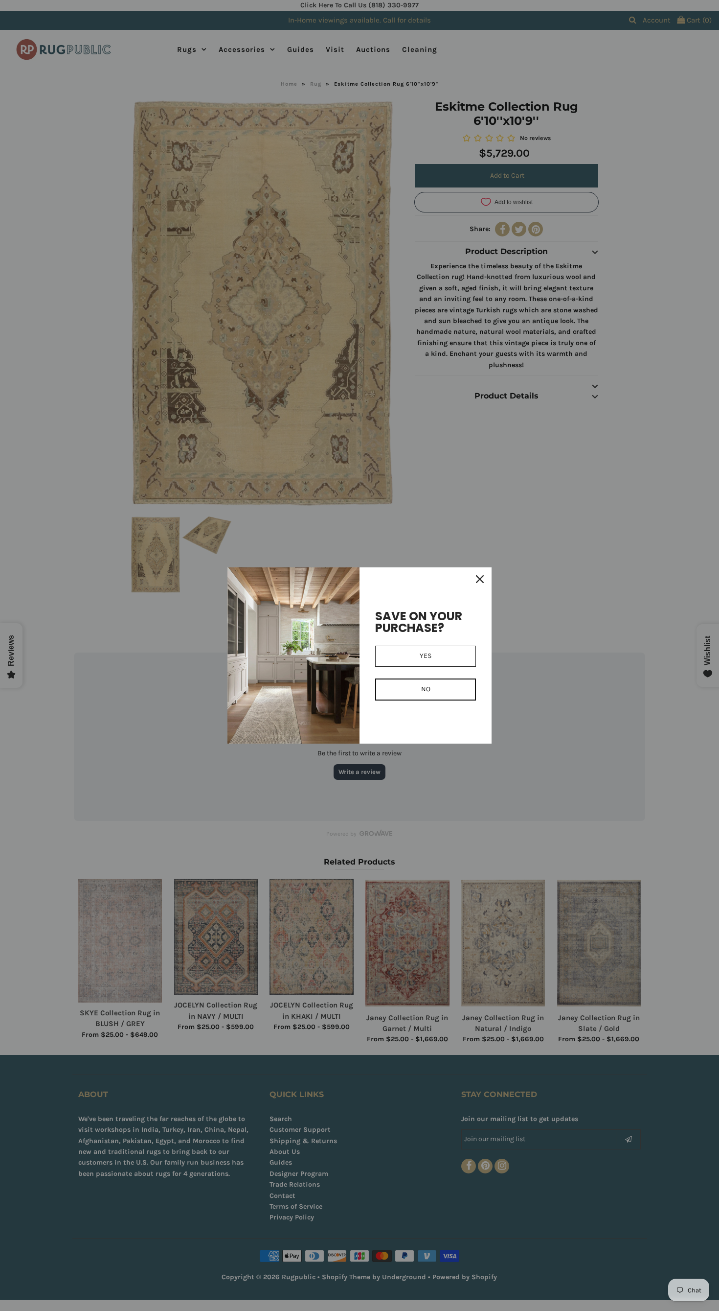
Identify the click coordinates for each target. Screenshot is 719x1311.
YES (425, 656)
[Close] (480, 579)
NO (425, 689)
